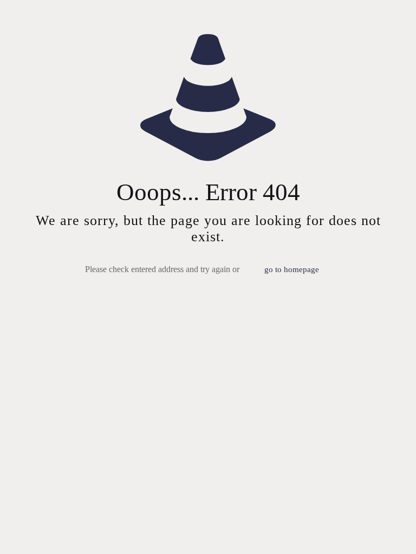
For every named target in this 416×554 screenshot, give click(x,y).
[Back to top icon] (364, 531)
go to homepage (291, 269)
